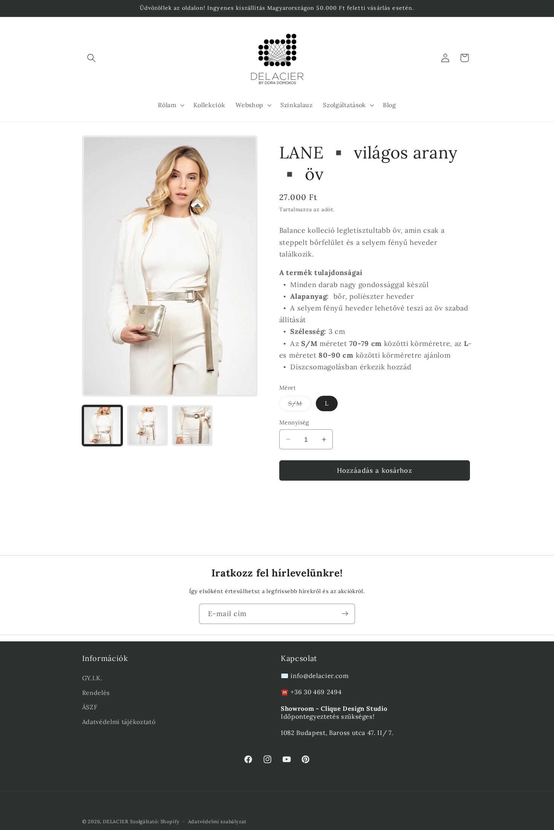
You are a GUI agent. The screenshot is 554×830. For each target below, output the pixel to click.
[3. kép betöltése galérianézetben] (192, 425)
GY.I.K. (92, 677)
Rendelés (96, 692)
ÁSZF (90, 707)
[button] (91, 58)
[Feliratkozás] (345, 614)
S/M (299, 405)
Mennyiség (294, 422)
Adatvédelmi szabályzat (217, 821)
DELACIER (115, 821)
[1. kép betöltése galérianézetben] (102, 425)
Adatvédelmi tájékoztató (119, 721)
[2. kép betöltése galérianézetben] (147, 425)
